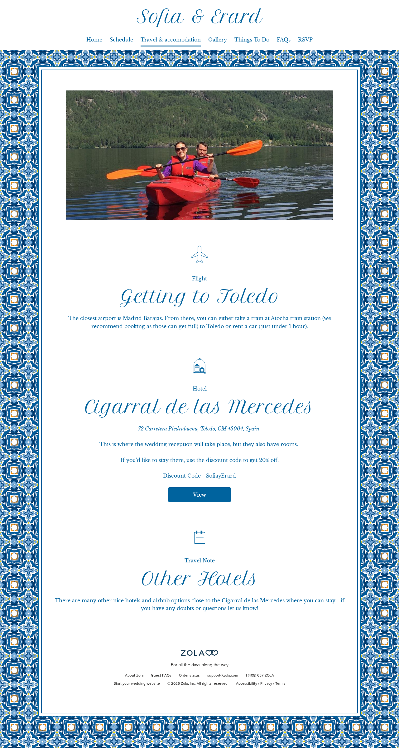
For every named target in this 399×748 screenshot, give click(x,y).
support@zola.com (222, 676)
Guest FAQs (161, 676)
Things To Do (251, 39)
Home (94, 39)
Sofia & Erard (199, 16)
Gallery (217, 39)
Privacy (266, 684)
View (199, 495)
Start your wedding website (137, 684)
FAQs (284, 39)
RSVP (305, 39)
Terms (280, 684)
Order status (189, 676)
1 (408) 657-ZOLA (260, 676)
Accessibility (246, 684)
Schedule (121, 39)
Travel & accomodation (171, 39)
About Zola (134, 676)
